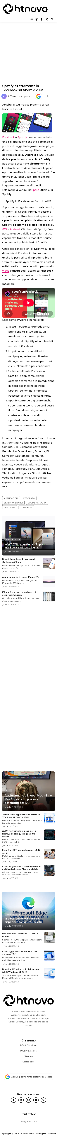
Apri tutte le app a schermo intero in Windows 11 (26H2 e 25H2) (21, 816)
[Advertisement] (28, 53)
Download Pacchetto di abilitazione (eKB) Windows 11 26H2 (20, 970)
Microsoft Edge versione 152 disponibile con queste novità (23, 920)
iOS (4, 229)
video (5, 270)
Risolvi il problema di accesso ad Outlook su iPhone (18, 560)
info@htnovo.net (29, 1121)
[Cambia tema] (36, 19)
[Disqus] (28, 649)
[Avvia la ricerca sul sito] (52, 19)
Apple (8, 791)
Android (15, 229)
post (36, 190)
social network (37, 502)
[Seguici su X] (46, 19)
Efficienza (29, 498)
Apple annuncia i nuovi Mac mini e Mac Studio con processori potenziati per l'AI (28, 799)
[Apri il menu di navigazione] (31, 19)
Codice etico (28, 1061)
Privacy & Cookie (28, 1050)
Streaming (26, 507)
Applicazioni (11, 498)
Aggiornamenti (13, 540)
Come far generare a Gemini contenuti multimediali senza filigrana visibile (21, 868)
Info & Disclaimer (28, 1045)
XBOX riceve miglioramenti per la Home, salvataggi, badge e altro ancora (19, 833)
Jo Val (7, 551)
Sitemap (28, 1056)
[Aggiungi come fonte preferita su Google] (38, 96)
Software (9, 507)
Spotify (22, 137)
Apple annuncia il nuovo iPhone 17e (20, 577)
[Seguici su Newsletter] (28, 1100)
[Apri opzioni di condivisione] (47, 96)
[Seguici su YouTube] (36, 1100)
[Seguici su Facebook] (41, 19)
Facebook (8, 137)
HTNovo (12, 96)
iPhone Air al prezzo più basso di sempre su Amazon (19, 593)
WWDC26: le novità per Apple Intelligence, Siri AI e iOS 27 (24, 546)
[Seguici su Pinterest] (43, 1100)
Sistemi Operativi (13, 502)
